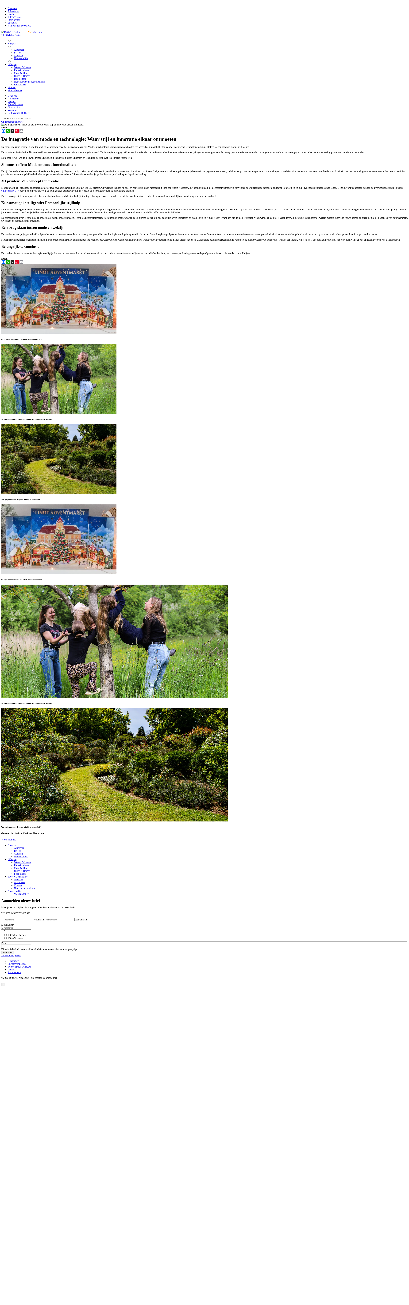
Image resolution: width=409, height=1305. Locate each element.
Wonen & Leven (22, 862)
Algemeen (19, 848)
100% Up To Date (17, 935)
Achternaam (81, 919)
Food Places (20, 873)
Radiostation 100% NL (19, 25)
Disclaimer (13, 961)
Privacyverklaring (17, 963)
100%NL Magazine (11, 35)
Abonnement (14, 972)
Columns (18, 853)
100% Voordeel (15, 17)
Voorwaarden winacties (19, 966)
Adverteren (13, 11)
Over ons (12, 8)
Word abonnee (8, 839)
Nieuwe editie (21, 856)
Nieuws (11, 845)
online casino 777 (10, 190)
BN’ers (17, 850)
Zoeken (5, 118)
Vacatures (12, 22)
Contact (11, 14)
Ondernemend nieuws (12, 121)
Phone (4, 943)
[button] (21, 32)
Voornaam (39, 919)
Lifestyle (12, 859)
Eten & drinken (22, 865)
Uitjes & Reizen (22, 871)
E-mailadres (8, 924)
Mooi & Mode (21, 868)
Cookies (12, 969)
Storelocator (14, 20)
